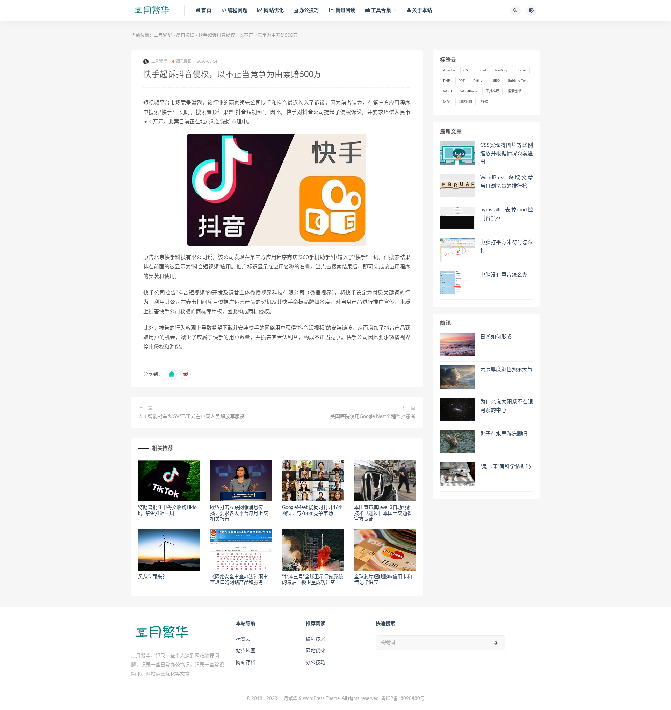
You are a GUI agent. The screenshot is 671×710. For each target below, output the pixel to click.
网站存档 (245, 662)
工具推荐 (492, 91)
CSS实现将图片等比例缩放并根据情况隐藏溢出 (506, 154)
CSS (466, 70)
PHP (446, 81)
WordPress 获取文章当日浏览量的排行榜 (506, 182)
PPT (462, 81)
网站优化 (315, 650)
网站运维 (465, 101)
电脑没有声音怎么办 (503, 275)
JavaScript (502, 70)
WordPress (468, 91)
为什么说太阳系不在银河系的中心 (506, 406)
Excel (482, 70)
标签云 (243, 639)
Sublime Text (518, 81)
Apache (449, 70)
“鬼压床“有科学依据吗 (505, 466)
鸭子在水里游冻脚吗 (503, 434)
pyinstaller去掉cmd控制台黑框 (506, 214)
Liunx (522, 70)
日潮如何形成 (496, 336)
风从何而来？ (152, 576)
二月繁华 (163, 35)
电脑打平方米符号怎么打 (506, 246)
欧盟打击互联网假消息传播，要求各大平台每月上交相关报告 (239, 513)
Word (447, 91)
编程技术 (315, 639)
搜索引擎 (515, 91)
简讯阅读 (185, 35)
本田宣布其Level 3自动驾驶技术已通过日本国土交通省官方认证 (383, 513)
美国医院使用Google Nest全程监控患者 (373, 416)
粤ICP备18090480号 (403, 698)
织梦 (446, 101)
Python (479, 81)
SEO (496, 81)
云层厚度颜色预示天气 (506, 369)
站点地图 (245, 650)
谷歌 (484, 101)
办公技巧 (315, 662)
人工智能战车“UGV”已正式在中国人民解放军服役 (191, 416)
